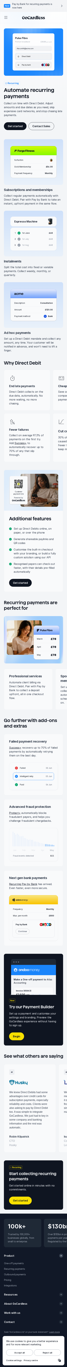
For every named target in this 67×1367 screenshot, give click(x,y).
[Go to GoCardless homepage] (33, 17)
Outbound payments (15, 1274)
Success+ (20, 443)
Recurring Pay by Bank (23, 884)
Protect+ (14, 813)
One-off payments (14, 1263)
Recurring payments (14, 1268)
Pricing (7, 1280)
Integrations (10, 1285)
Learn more (54, 1332)
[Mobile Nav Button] (5, 17)
